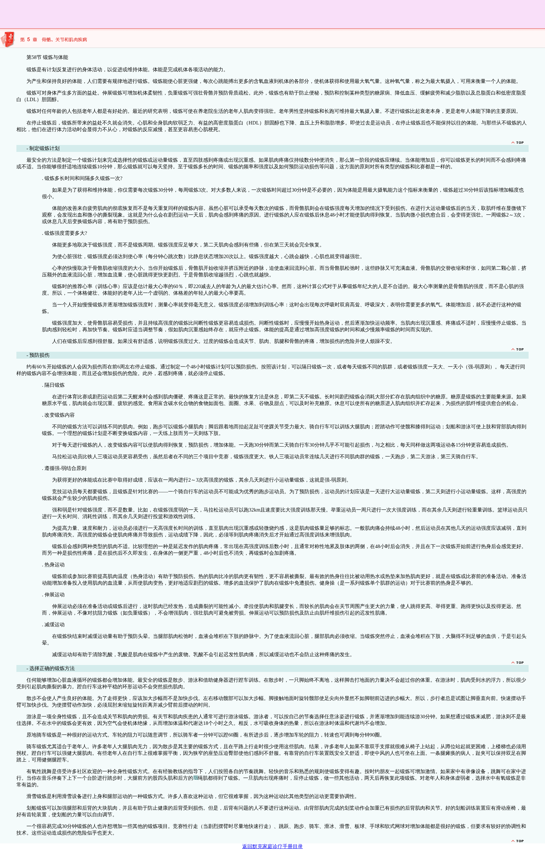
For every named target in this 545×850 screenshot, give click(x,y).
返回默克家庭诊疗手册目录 (272, 846)
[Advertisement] (115, 14)
